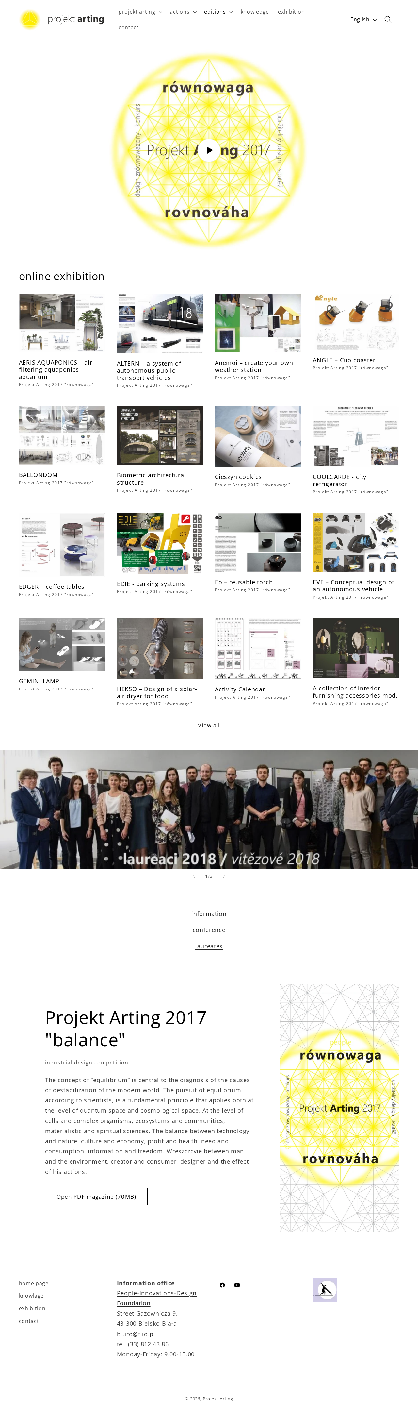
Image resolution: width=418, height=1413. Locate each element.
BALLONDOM (38, 474)
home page (34, 1283)
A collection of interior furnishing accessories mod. (355, 692)
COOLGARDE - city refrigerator (339, 480)
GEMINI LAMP (39, 681)
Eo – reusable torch (244, 582)
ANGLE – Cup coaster (344, 360)
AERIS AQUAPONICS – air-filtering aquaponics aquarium (57, 369)
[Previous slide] (193, 876)
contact (29, 1321)
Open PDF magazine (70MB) (96, 1196)
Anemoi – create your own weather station (254, 366)
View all (209, 725)
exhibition (32, 1308)
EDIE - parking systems (151, 583)
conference (209, 930)
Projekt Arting (218, 1399)
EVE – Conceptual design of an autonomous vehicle (353, 585)
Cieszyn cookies (238, 476)
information (209, 914)
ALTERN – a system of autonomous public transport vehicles (149, 370)
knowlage (31, 1295)
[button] (140, 12)
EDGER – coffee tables (52, 586)
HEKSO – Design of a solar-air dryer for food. (157, 692)
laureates (209, 946)
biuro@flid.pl (136, 1334)
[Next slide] (224, 876)
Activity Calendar (240, 689)
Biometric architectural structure (151, 478)
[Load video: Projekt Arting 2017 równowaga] (209, 150)
